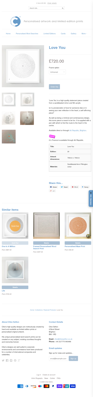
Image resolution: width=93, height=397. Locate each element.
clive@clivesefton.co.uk (63, 339)
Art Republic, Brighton (78, 130)
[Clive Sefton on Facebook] (7, 360)
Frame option (54, 67)
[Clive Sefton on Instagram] (11, 360)
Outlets (52, 378)
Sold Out (15, 243)
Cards (63, 33)
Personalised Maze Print (75, 246)
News (46, 378)
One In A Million (8, 246)
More (84, 33)
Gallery (73, 33)
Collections (39, 310)
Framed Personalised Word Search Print (44, 247)
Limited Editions (49, 33)
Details (46, 243)
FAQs (59, 378)
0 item (41, 3)
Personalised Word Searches (27, 33)
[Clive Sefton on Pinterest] (15, 360)
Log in (39, 375)
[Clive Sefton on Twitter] (3, 360)
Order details (52, 3)
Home (8, 33)
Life (3, 290)
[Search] (62, 8)
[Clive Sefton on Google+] (19, 360)
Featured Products (50, 310)
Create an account (49, 375)
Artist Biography (37, 378)
